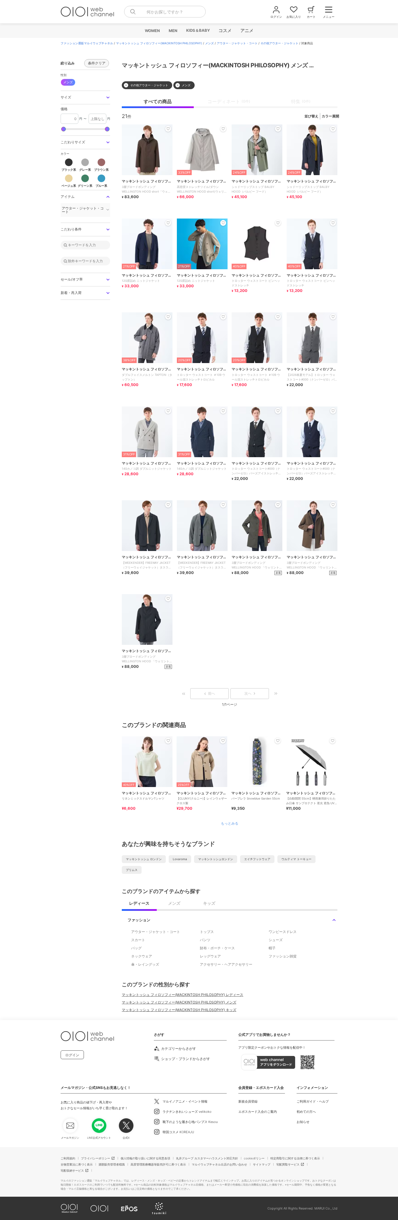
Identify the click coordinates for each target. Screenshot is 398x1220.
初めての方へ (306, 1112)
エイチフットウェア (257, 859)
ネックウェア (141, 956)
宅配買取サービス (288, 1164)
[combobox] (165, 11)
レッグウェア (210, 956)
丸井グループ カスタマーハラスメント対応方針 (207, 1158)
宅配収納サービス (72, 1170)
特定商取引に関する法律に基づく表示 (295, 1158)
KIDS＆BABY (197, 30)
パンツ (205, 940)
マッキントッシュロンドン (215, 859)
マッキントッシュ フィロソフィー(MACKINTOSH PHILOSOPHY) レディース (182, 994)
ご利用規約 (68, 1158)
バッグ (136, 948)
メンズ (209, 43)
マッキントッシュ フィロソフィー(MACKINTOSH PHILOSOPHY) (159, 43)
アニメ (246, 30)
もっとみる (229, 823)
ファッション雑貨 (283, 956)
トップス (207, 931)
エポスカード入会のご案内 (257, 1112)
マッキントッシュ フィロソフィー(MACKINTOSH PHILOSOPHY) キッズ (179, 1010)
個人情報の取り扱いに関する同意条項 (145, 1158)
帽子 (272, 948)
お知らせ (303, 1122)
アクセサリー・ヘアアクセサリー (226, 964)
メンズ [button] (68, 82)
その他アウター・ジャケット (279, 43)
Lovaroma (180, 859)
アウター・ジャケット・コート (237, 43)
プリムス (132, 870)
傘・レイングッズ (145, 964)
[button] (85, 97)
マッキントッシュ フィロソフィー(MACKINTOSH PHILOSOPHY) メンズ (179, 1002)
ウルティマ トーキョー (296, 859)
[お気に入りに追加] (168, 741)
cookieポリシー (254, 1158)
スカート (138, 940)
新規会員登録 (248, 1101)
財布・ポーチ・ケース (217, 948)
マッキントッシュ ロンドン (144, 859)
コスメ (224, 30)
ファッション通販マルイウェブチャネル (87, 43)
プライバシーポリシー (95, 1158)
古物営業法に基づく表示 (77, 1164)
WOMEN (152, 30)
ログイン (72, 1055)
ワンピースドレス (283, 931)
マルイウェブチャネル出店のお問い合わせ (219, 1164)
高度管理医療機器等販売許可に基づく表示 (158, 1164)
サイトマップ (261, 1164)
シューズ (276, 940)
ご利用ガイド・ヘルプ (313, 1101)
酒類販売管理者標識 (111, 1164)
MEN (172, 30)
